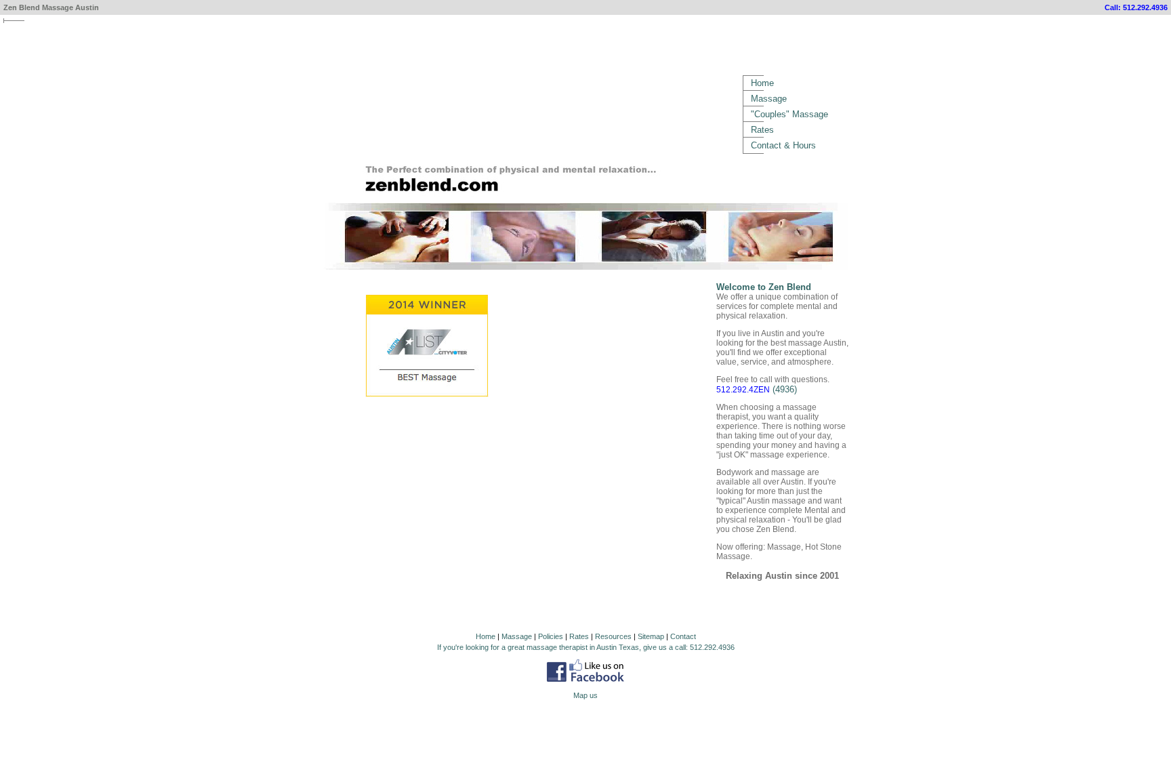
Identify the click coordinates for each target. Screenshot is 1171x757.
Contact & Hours (783, 145)
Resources (613, 636)
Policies (550, 636)
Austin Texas (617, 647)
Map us (585, 695)
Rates (762, 130)
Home (762, 83)
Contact (683, 636)
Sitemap (651, 636)
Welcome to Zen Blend (763, 287)
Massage (769, 99)
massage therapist (557, 647)
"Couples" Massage (789, 114)
